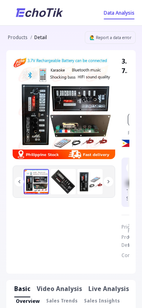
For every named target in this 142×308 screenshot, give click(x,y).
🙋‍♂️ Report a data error (110, 37)
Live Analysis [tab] (108, 288)
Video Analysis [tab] (59, 288)
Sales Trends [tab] (62, 300)
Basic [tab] (22, 288)
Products (17, 37)
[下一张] (108, 181)
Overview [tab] (28, 300)
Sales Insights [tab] (102, 300)
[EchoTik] (39, 12)
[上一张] (19, 181)
